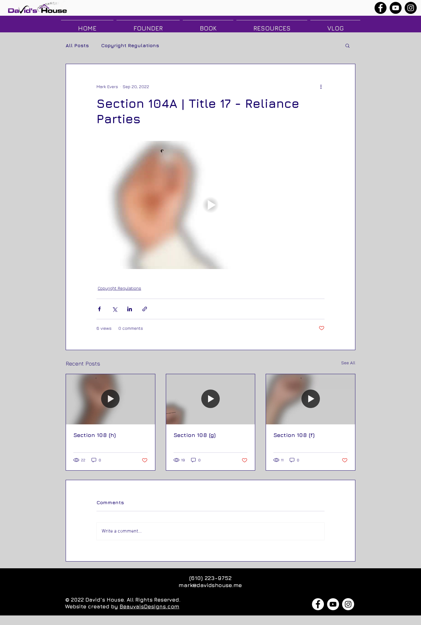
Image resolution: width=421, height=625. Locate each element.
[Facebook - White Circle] (318, 604)
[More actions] (321, 86)
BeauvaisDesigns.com (149, 606)
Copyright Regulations (130, 45)
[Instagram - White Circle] (348, 604)
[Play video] (210, 205)
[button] (347, 45)
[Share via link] (145, 309)
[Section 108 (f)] (310, 399)
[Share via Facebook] (99, 309)
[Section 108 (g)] (210, 399)
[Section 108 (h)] (110, 399)
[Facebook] (380, 8)
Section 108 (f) (294, 435)
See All (348, 362)
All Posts (77, 45)
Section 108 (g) (195, 435)
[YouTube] (396, 8)
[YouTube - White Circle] (333, 604)
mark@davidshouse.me (210, 585)
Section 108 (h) (94, 435)
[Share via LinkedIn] (130, 309)
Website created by (92, 606)
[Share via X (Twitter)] (114, 309)
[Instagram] (411, 8)
